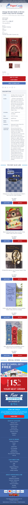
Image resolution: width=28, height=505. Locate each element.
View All (14, 455)
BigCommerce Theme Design (9, 502)
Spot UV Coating (14, 125)
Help (14, 463)
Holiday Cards (14, 426)
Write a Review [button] (20, 15)
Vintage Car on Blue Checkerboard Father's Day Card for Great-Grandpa (14, 194)
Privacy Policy (14, 481)
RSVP (14, 444)
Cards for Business (14, 429)
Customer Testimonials (14, 480)
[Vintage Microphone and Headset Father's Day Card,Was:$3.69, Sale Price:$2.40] (14, 257)
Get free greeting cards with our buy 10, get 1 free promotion (14, 2)
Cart (26, 6)
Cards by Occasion (14, 424)
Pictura (14, 443)
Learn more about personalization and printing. (17, 158)
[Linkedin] (12, 87)
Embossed (13, 124)
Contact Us (14, 487)
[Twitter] (10, 87)
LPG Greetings (14, 448)
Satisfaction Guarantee (14, 478)
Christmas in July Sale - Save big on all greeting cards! (14, 0)
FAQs (14, 465)
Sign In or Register (14, 461)
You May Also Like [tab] (14, 165)
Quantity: (4, 72)
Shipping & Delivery (14, 466)
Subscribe (14, 416)
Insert (17, 124)
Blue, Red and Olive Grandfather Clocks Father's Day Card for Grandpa (14, 347)
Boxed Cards (14, 428)
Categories (14, 433)
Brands (14, 435)
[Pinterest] (14, 87)
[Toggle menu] (1, 6)
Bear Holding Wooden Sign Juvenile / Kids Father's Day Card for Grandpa (14, 232)
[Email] (5, 87)
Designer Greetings (6, 27)
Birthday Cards (14, 422)
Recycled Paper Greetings (14, 453)
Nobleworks (14, 450)
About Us (14, 476)
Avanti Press (14, 446)
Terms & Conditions (14, 483)
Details (20, 202)
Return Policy (14, 468)
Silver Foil (21, 124)
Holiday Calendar (14, 470)
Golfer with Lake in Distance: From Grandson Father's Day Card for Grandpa (14, 309)
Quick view (7, 202)
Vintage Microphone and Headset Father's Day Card (14, 271)
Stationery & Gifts (14, 431)
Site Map (14, 485)
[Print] (7, 87)
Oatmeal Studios (14, 451)
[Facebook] (3, 87)
